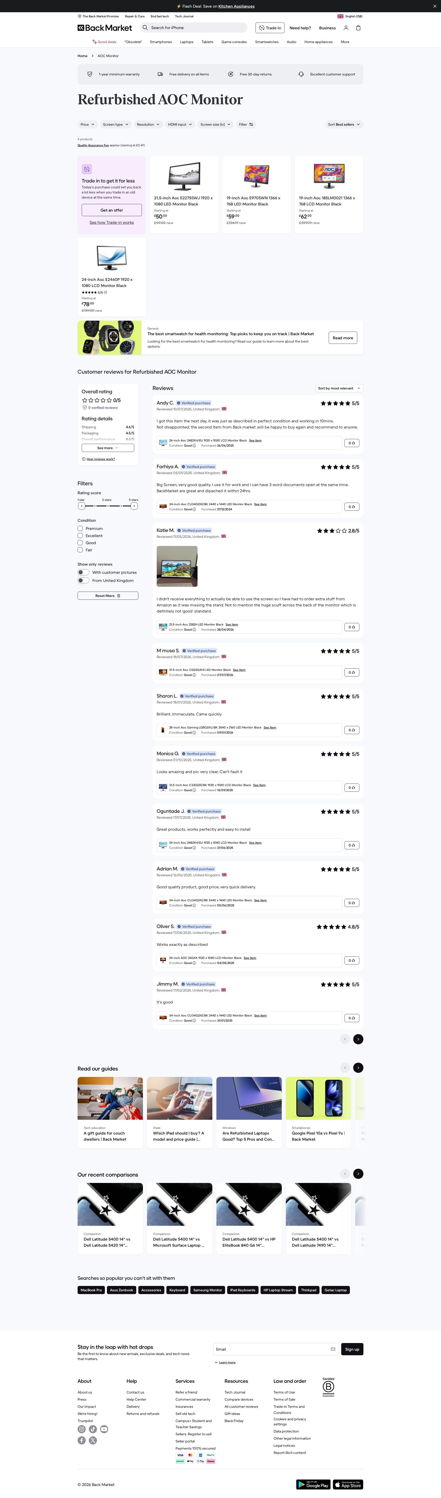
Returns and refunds (143, 1413)
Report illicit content (290, 1452)
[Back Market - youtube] (104, 1429)
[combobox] (88, 124)
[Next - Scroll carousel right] (358, 1068)
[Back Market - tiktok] (93, 1429)
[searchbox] (197, 27)
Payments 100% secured (196, 1448)
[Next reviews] (358, 1039)
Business (327, 27)
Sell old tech (185, 1413)
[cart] (358, 28)
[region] (220, 1113)
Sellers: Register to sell (194, 1434)
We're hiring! (87, 1413)
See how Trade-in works (112, 222)
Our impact (87, 1406)
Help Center (136, 1399)
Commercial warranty (193, 1399)
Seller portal (185, 1441)
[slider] (81, 506)
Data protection (286, 1431)
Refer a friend (186, 1392)
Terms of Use (284, 1392)
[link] (343, 338)
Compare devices (239, 1399)
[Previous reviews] (345, 1039)
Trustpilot (85, 1420)
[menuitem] (161, 41)
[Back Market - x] (93, 1440)
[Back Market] (105, 28)
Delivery (133, 1406)
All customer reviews (241, 1406)
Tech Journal (235, 1392)
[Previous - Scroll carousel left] (345, 1068)
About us (85, 1392)
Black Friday (234, 1420)
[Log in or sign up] (346, 28)
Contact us (135, 1392)
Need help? (300, 27)
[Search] (145, 27)
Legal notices (284, 1445)
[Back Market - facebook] (82, 1440)
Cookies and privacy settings (290, 1421)
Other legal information (292, 1438)
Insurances (184, 1406)
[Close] (435, 6)
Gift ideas (232, 1413)
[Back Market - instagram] (82, 1429)
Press (82, 1399)
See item (255, 440)
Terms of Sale (284, 1399)
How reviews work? (101, 459)
